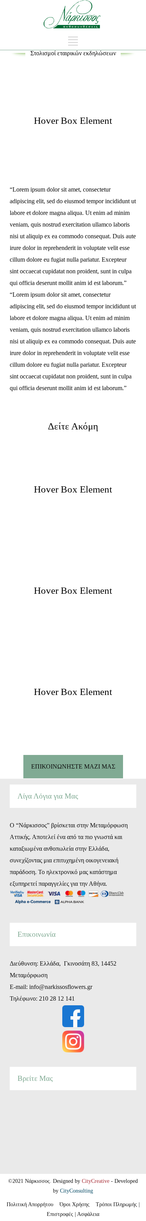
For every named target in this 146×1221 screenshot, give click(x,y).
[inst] (73, 1041)
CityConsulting (76, 1191)
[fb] (73, 1016)
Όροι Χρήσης (75, 1204)
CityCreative (96, 1181)
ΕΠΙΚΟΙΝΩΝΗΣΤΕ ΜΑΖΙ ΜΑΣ (73, 766)
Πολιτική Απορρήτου (33, 1204)
